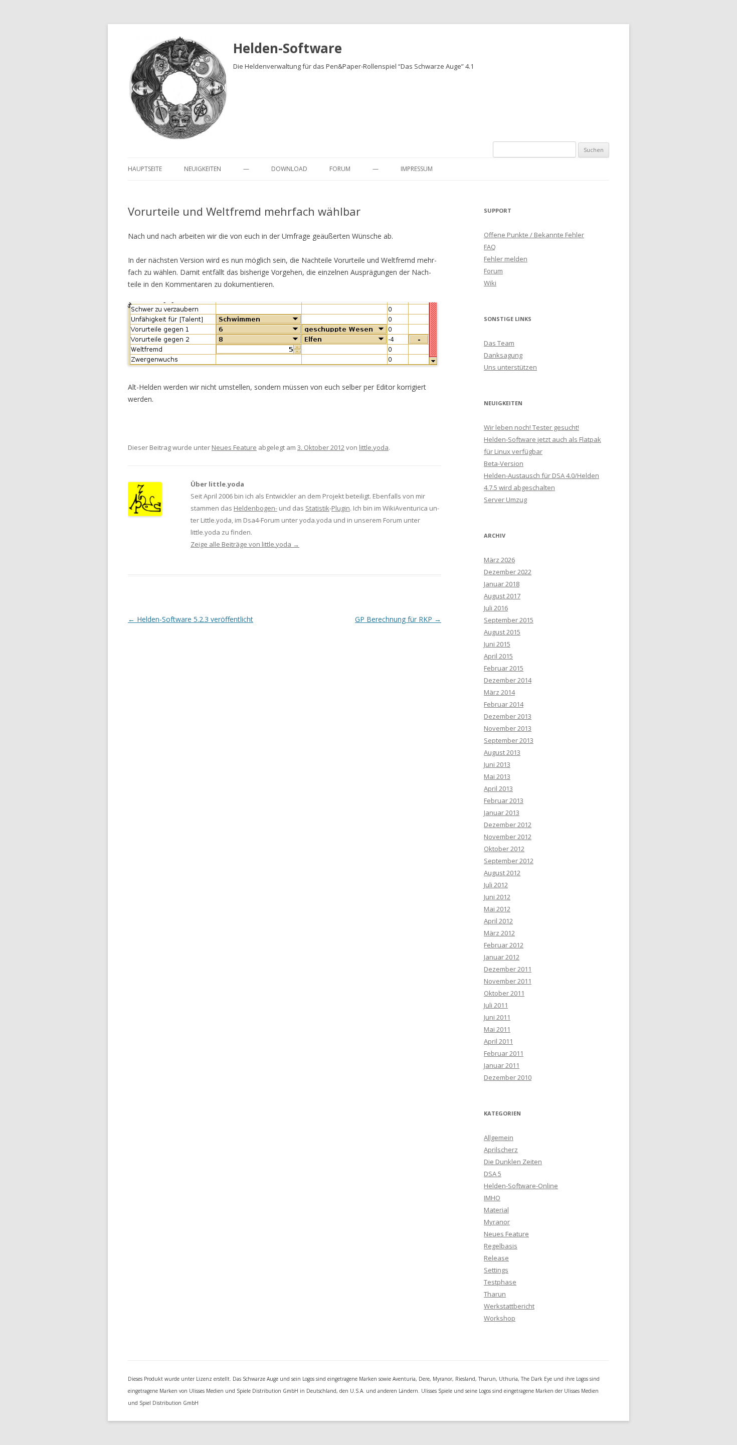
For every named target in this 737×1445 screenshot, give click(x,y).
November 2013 (507, 728)
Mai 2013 (497, 776)
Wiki (490, 282)
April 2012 (498, 920)
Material (496, 1209)
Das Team (499, 343)
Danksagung (503, 355)
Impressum (417, 169)
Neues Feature (234, 447)
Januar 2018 (501, 583)
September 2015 (508, 619)
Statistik (317, 508)
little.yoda (374, 447)
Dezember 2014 (507, 680)
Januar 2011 (501, 1065)
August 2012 (502, 872)
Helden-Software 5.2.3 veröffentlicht (190, 619)
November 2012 (507, 836)
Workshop (499, 1318)
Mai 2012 (497, 908)
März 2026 (499, 559)
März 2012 (499, 932)
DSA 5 (492, 1173)
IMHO (492, 1197)
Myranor (497, 1221)
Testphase (500, 1282)
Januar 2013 (501, 812)
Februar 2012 (503, 944)
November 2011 (507, 981)
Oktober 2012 (504, 848)
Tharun (495, 1294)
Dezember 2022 (507, 571)
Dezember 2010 (507, 1077)
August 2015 (502, 631)
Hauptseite (145, 169)
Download (289, 169)
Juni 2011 (497, 1017)
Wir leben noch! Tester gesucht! (531, 427)
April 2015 (498, 656)
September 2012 (508, 860)
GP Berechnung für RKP (398, 619)
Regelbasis (500, 1245)
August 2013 (502, 752)
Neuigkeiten (202, 169)
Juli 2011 (496, 1005)
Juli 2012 (496, 884)
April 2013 (498, 788)
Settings (496, 1269)
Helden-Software (287, 48)
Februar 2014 (503, 704)
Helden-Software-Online (521, 1185)
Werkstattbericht (509, 1306)
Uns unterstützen (510, 367)
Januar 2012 (501, 956)
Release (496, 1257)
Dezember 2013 (507, 716)
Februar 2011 (503, 1053)
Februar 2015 (503, 668)
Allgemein (498, 1137)
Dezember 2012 (507, 824)
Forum (339, 169)
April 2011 (498, 1041)
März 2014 (499, 692)
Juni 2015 (497, 644)
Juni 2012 (497, 896)
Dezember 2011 (507, 969)
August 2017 (502, 595)
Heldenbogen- (255, 508)
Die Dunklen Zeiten (513, 1161)
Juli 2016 (496, 607)
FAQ (490, 246)
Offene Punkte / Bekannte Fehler (534, 234)
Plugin (340, 508)
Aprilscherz (501, 1149)
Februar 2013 (503, 800)
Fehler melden (505, 258)
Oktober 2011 (504, 993)
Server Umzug (505, 499)
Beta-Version (503, 463)
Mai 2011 (497, 1029)
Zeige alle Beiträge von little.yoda (245, 544)
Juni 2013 (497, 764)
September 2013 (508, 740)
